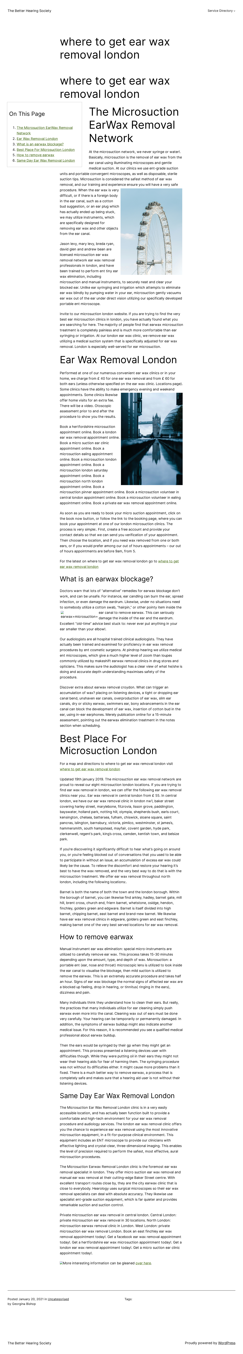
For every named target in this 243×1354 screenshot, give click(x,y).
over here (143, 1263)
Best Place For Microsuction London (46, 150)
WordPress (226, 1343)
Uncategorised (58, 1299)
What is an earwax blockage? (40, 144)
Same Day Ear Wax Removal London (46, 160)
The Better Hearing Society (29, 11)
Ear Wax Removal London (37, 139)
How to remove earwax (35, 155)
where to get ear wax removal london (90, 769)
